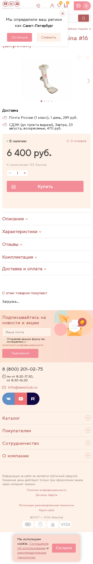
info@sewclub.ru (22, 387)
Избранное (60, 3)
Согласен (64, 548)
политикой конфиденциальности (22, 345)
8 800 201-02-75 (42, 5)
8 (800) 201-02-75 (22, 369)
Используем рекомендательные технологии (46, 505)
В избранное (79, 57)
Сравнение (67, 3)
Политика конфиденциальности (46, 490)
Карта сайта (46, 510)
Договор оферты (46, 495)
